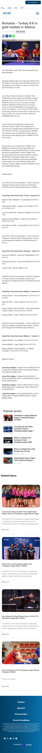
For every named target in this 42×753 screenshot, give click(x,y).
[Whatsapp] (13, 36)
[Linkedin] (10, 36)
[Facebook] (3, 36)
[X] (6, 36)
